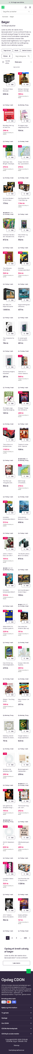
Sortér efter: (8, 62)
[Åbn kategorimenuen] (30, 7)
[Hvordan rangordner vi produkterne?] (3, 62)
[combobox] (16, 11)
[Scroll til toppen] (28, 971)
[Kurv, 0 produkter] (25, 7)
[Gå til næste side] (30, 938)
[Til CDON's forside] (3, 7)
